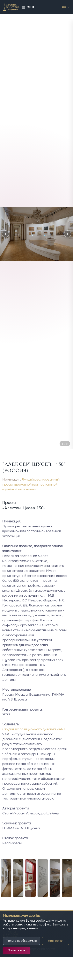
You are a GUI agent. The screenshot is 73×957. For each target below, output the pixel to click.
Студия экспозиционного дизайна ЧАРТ (33, 729)
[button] (5, 233)
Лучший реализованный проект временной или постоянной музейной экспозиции (31, 484)
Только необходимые (21, 940)
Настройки (55, 940)
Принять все (16, 950)
